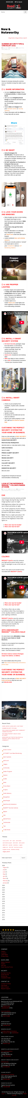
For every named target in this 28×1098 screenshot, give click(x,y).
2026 (5, 874)
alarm (14, 840)
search (25, 38)
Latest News (4, 954)
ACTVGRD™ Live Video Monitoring (12, 753)
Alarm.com (9, 234)
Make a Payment (5, 962)
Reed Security (13, 48)
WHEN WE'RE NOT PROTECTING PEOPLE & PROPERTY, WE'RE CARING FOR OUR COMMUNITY (12, 739)
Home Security (5, 974)
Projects (5, 789)
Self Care (3, 965)
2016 (3, 906)
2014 (3, 910)
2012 (3, 915)
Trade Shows (6, 829)
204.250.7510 (6, 1033)
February (5, 880)
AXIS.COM (11, 847)
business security (15, 849)
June (4, 872)
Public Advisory (7, 793)
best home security (18, 847)
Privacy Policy (4, 956)
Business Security (6, 973)
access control (6, 840)
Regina (6, 49)
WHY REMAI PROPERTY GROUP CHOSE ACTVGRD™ (11, 734)
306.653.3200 (9, 2)
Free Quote (19, 2)
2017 (3, 903)
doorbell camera (12, 108)
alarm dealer (18, 840)
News (4, 782)
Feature (19, 48)
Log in (3, 1093)
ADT (11, 840)
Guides (5, 779)
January (5, 883)
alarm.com (6, 760)
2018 (3, 901)
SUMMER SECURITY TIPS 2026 (9, 728)
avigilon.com (5, 847)
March (4, 878)
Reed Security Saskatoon (10, 804)
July (4, 869)
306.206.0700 (6, 1025)
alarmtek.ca (15, 845)
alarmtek (10, 845)
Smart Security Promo (7, 967)
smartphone (10, 246)
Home (3, 12)
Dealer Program (7, 771)
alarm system (22, 842)
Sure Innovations (5, 1011)
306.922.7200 (6, 1043)
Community (6, 768)
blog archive (19, 38)
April (4, 876)
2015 (3, 908)
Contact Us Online (6, 983)
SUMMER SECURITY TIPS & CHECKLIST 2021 (13, 45)
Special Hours (7, 819)
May (4, 874)
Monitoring (4, 976)
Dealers (3, 964)
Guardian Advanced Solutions (9, 1031)
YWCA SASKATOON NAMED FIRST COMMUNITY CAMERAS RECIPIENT (13, 731)
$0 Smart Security (10, 344)
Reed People (6, 800)
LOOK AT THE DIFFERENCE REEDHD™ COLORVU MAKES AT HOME (13, 485)
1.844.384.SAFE (5, 1008)
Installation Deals (5, 978)
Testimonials (6, 822)
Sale (4, 815)
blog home (11, 38)
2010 (3, 919)
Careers (3, 951)
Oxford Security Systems (7, 1074)
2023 (3, 890)
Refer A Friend (5, 987)
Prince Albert (6, 786)
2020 (3, 897)
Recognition (6, 797)
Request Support (5, 988)
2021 (3, 894)
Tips (9, 49)
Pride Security (4, 1062)
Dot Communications (6, 1051)
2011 (3, 917)
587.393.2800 (6, 1079)
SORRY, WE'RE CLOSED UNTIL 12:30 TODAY (12, 726)
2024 (3, 887)
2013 (3, 912)
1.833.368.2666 (7, 1056)
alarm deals (15, 842)
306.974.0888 (6, 1016)
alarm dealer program (7, 842)
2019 (3, 899)
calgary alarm (6, 851)
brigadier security (6, 849)
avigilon (20, 845)
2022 (3, 892)
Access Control (7, 749)
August (5, 867)
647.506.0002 (6, 1067)
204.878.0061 (15, 1033)
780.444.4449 (6, 1087)
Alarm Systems (7, 757)
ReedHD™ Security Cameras (11, 490)
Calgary (5, 764)
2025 (3, 885)
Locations (3, 953)
